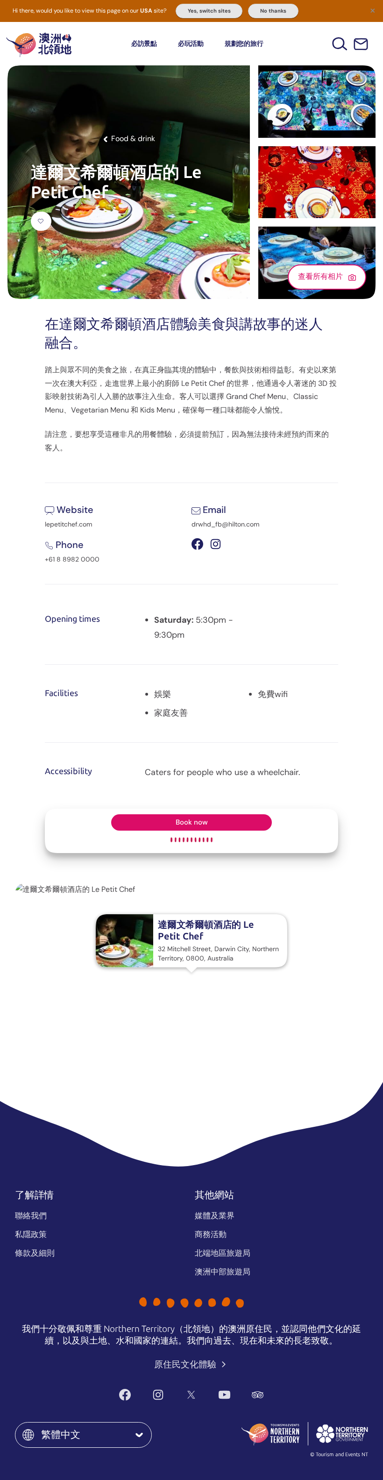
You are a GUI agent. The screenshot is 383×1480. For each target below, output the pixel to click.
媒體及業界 (214, 1215)
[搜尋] (340, 43)
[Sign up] (361, 44)
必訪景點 (144, 43)
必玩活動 (191, 43)
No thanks (273, 10)
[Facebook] (125, 1395)
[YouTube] (224, 1395)
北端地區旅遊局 (222, 1253)
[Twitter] (191, 1395)
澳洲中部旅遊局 (222, 1271)
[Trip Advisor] (257, 1395)
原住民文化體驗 (186, 1364)
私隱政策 (31, 1234)
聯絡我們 (31, 1215)
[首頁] (38, 43)
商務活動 (211, 1234)
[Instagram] (158, 1395)
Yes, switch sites (209, 10)
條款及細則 (35, 1253)
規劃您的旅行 (244, 43)
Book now (192, 822)
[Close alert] (372, 10)
